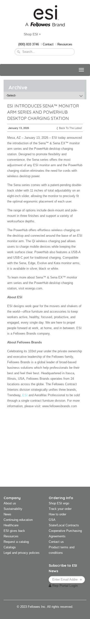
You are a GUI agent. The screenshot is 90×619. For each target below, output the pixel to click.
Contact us (56, 542)
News (7, 514)
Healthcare (11, 525)
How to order (57, 514)
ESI (25, 395)
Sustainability (13, 509)
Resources (64, 44)
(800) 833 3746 (28, 44)
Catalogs (10, 547)
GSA (52, 520)
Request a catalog (16, 542)
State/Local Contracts (64, 525)
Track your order (60, 509)
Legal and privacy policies (22, 553)
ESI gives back (14, 531)
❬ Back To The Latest (69, 128)
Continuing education (18, 520)
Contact (48, 44)
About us (10, 503)
